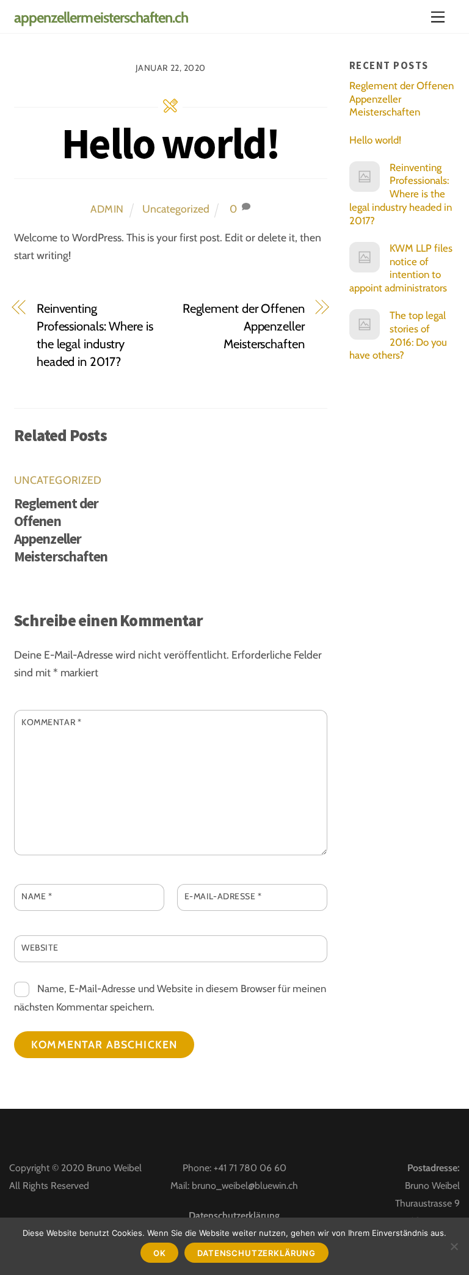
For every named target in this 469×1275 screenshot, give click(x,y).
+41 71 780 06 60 (250, 1168)
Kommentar (51, 722)
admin (107, 209)
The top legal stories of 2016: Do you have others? (398, 335)
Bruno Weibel (114, 1168)
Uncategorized (175, 208)
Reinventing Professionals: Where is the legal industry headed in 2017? (95, 335)
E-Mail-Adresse (223, 896)
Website (40, 947)
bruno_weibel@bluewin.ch (245, 1185)
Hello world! (170, 143)
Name (36, 896)
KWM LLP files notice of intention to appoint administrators (401, 268)
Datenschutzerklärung (234, 1215)
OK (159, 1253)
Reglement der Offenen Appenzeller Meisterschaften (244, 326)
